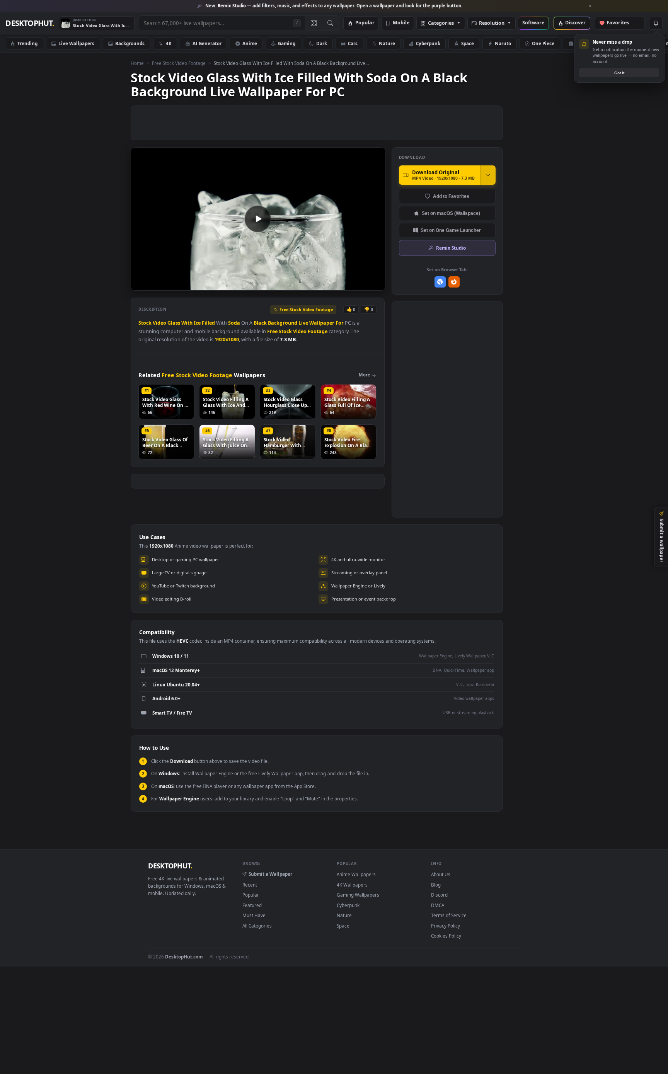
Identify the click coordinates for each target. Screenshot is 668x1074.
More (364, 375)
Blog (436, 885)
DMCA (437, 905)
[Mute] (332, 284)
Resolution (491, 23)
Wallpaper (321, 323)
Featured (252, 905)
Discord (439, 895)
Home (137, 63)
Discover (575, 23)
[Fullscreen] (375, 284)
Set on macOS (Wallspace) (451, 213)
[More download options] (488, 175)
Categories (441, 23)
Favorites (621, 23)
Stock (145, 323)
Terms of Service (449, 915)
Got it (619, 73)
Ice (197, 323)
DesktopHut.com (184, 956)
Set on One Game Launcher (451, 230)
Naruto (503, 43)
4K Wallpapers (352, 885)
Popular (365, 23)
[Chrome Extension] (440, 282)
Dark (321, 43)
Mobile (401, 23)
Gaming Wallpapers (358, 895)
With (187, 323)
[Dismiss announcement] (590, 6)
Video (159, 323)
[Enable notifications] (655, 23)
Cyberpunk (428, 43)
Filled (208, 323)
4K (169, 43)
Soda (234, 323)
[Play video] (258, 219)
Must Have (254, 915)
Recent (249, 885)
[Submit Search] (330, 23)
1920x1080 (227, 339)
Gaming (286, 43)
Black (260, 323)
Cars (353, 43)
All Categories (257, 926)
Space (467, 43)
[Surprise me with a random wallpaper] (313, 23)
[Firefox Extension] (454, 282)
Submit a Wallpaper (270, 874)
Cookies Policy (446, 936)
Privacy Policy (445, 926)
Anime (249, 43)
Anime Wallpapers (356, 874)
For (340, 323)
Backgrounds (130, 43)
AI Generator (207, 43)
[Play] (140, 284)
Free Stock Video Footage (179, 63)
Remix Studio (451, 248)
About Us (440, 874)
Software (533, 23)
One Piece (543, 43)
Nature (387, 43)
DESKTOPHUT (170, 865)
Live (303, 323)
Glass (173, 323)
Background (282, 323)
